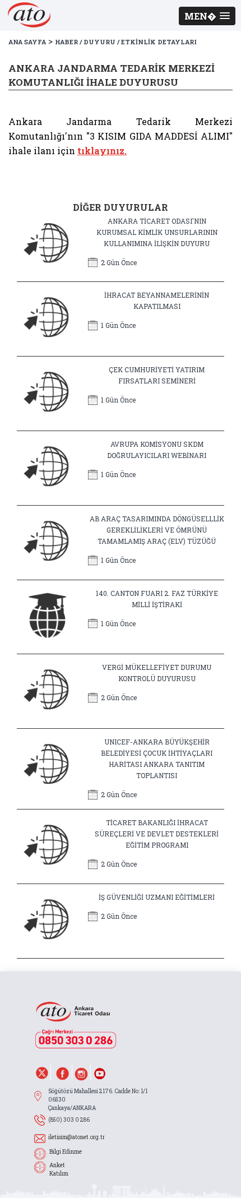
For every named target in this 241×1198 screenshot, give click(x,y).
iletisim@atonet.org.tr (76, 1137)
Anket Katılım (58, 1169)
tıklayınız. (102, 150)
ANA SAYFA (27, 42)
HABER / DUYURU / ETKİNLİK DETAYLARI (126, 42)
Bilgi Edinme (65, 1151)
